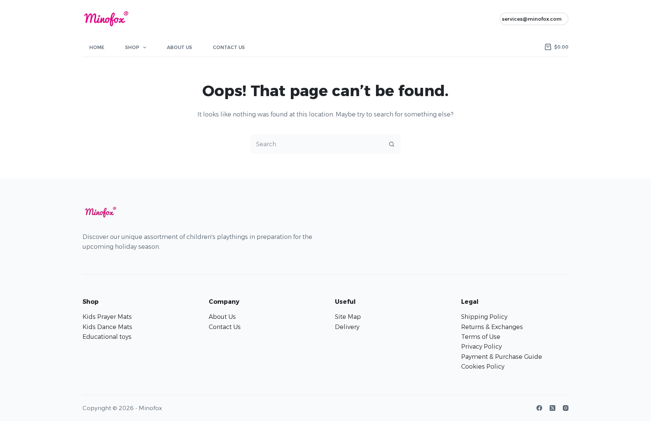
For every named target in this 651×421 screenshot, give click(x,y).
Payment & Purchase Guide (501, 356)
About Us (179, 47)
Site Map (348, 316)
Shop (132, 47)
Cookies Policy (482, 366)
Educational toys (107, 336)
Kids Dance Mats (107, 327)
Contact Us (229, 47)
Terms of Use (480, 336)
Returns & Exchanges (492, 327)
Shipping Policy (484, 316)
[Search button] (391, 144)
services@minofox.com (532, 19)
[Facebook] (539, 408)
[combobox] (316, 144)
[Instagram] (565, 408)
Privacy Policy (481, 346)
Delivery (347, 327)
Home (96, 47)
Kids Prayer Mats (107, 316)
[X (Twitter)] (552, 408)
